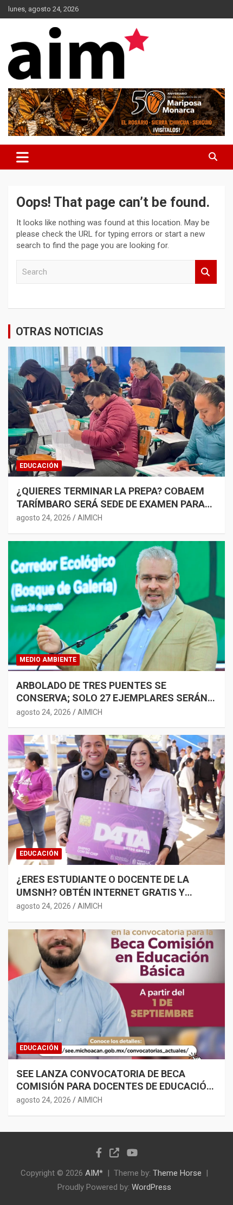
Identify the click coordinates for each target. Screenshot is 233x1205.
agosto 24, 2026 (43, 517)
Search (206, 272)
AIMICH (89, 517)
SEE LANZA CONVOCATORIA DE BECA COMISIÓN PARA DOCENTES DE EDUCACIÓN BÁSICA (114, 1086)
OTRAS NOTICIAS (59, 331)
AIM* (94, 1173)
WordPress (151, 1187)
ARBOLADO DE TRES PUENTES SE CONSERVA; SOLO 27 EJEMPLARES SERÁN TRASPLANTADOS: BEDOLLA (112, 698)
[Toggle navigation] (22, 157)
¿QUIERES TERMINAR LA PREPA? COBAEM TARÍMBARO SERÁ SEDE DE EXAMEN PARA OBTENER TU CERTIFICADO (110, 503)
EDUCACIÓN (39, 466)
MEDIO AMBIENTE (48, 659)
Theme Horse (177, 1173)
